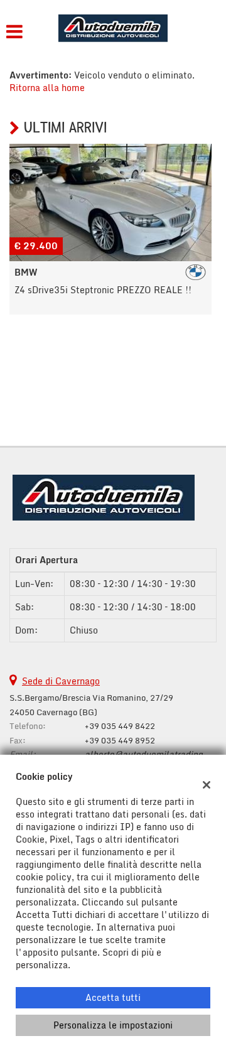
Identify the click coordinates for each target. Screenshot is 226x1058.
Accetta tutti (113, 997)
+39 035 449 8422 (120, 726)
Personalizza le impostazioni (113, 1025)
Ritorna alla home (47, 87)
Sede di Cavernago (61, 681)
